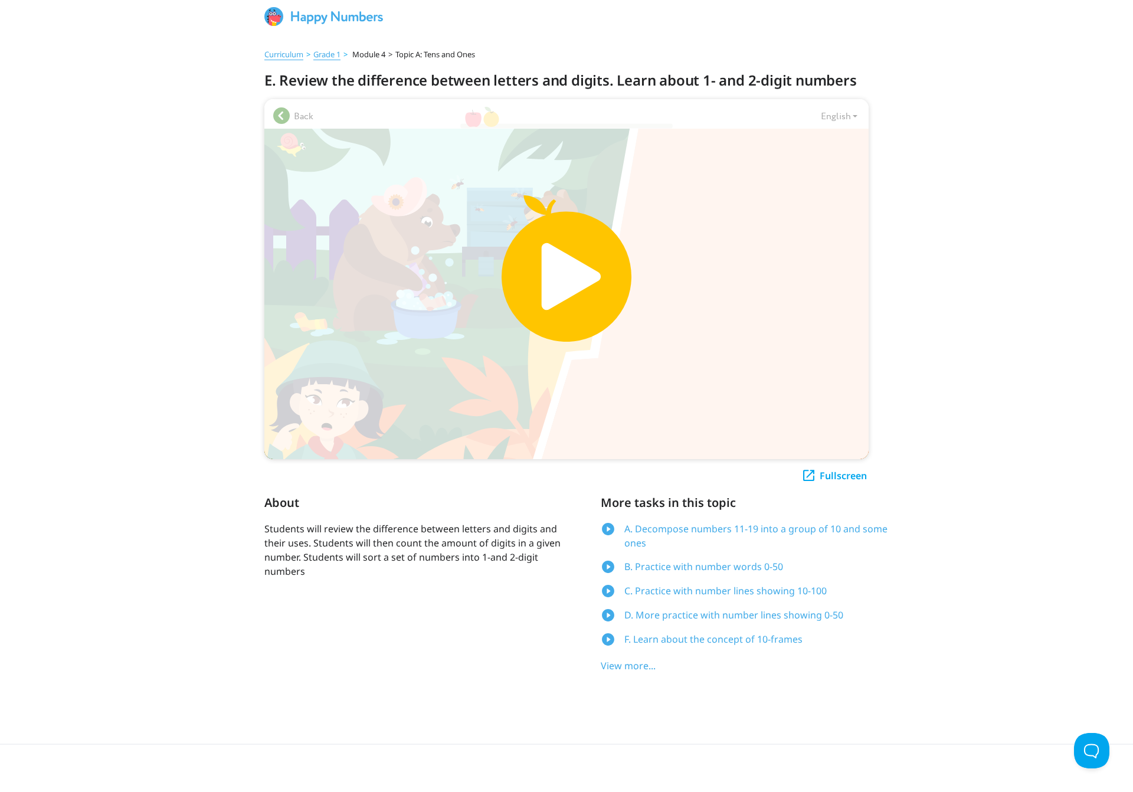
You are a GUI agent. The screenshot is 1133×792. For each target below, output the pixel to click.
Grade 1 (326, 54)
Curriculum (283, 54)
